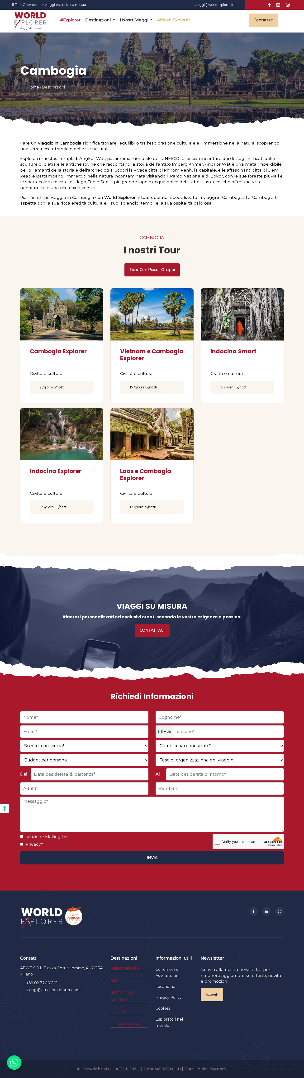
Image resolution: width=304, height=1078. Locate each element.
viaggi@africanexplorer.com (53, 990)
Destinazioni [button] (98, 20)
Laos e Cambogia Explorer (145, 474)
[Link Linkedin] (278, 5)
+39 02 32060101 (42, 983)
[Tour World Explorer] (30, 20)
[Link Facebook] (269, 5)
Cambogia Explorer (58, 351)
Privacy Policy (169, 997)
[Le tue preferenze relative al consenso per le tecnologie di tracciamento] (4, 808)
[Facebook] (253, 911)
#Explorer (70, 20)
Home (33, 87)
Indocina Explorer (55, 471)
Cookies (163, 1008)
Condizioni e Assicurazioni (167, 972)
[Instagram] (279, 911)
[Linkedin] (266, 911)
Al (158, 773)
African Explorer (173, 20)
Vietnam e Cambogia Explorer (151, 354)
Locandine (165, 986)
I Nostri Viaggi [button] (134, 20)
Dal (23, 773)
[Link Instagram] (288, 5)
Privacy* (33, 844)
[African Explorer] (73, 919)
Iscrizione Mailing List (46, 836)
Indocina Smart (233, 351)
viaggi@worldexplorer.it (214, 5)
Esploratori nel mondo (169, 1022)
